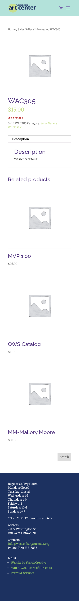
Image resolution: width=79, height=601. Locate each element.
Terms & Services (22, 573)
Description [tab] (20, 139)
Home (12, 29)
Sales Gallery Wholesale (33, 29)
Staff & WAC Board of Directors (31, 568)
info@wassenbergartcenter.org (28, 544)
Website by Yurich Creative (28, 562)
